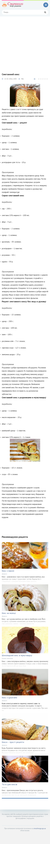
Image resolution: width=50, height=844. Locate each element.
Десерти (4, 574)
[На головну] (13, 5)
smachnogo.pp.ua (39, 828)
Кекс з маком (8, 571)
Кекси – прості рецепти (13, 742)
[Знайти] (45, 12)
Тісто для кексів (9, 784)
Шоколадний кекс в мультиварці (17, 655)
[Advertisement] (25, 43)
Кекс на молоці (9, 613)
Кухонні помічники (7, 658)
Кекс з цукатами (9, 697)
